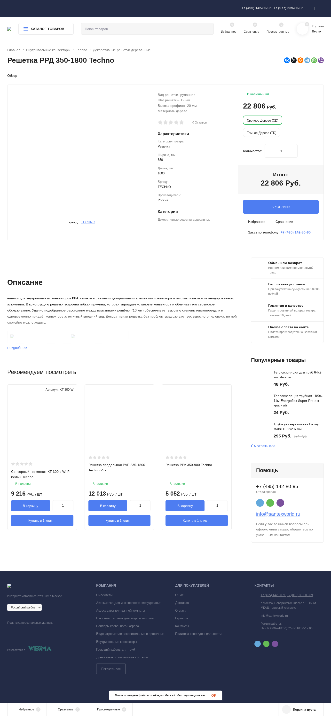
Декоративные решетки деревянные (122, 50)
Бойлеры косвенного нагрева (117, 626)
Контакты (182, 626)
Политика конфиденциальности (198, 634)
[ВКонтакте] (287, 60)
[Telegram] (307, 60)
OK (213, 695)
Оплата (180, 610)
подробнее (17, 348)
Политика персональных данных (30, 622)
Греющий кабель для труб (115, 649)
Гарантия (181, 618)
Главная (13, 50)
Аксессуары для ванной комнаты (120, 610)
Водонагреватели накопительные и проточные (130, 634)
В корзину (30, 506)
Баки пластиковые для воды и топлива (125, 618)
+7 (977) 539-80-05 (288, 8)
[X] (294, 60)
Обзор (12, 75)
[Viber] (321, 60)
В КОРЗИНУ (280, 207)
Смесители (104, 595)
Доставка (182, 603)
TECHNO (88, 222)
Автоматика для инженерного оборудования (128, 603)
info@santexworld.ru (278, 514)
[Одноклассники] (300, 60)
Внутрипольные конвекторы (48, 50)
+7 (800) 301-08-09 (300, 595)
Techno (81, 50)
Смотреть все (263, 446)
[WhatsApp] (314, 60)
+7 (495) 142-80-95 (256, 8)
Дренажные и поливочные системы (122, 657)
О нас (179, 595)
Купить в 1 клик (40, 520)
